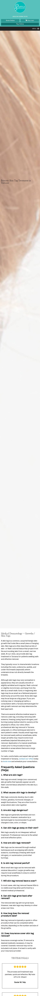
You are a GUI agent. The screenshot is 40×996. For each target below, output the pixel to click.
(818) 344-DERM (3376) (20, 16)
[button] (34, 29)
